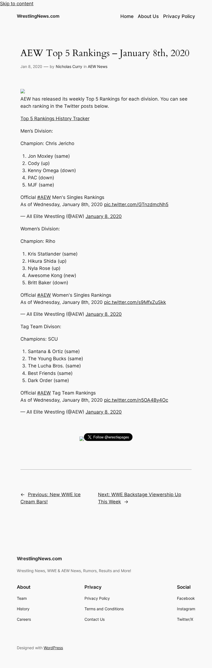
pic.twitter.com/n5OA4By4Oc (136, 400)
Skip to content (16, 3)
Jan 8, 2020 (31, 66)
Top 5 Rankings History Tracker (54, 118)
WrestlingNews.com (38, 16)
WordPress (53, 647)
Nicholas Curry (69, 66)
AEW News (97, 66)
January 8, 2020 (104, 216)
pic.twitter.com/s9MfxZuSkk (135, 302)
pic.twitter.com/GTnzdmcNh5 (136, 204)
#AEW (44, 197)
